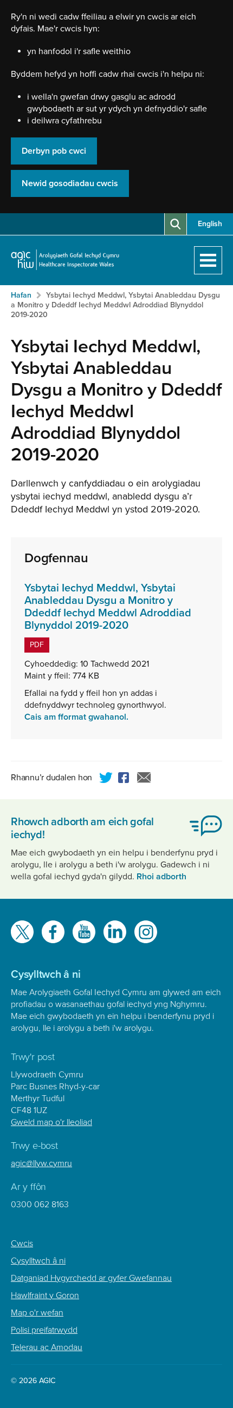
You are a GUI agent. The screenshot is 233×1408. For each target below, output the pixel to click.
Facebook (125, 779)
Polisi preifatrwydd (44, 1330)
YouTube (84, 931)
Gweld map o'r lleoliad (51, 1122)
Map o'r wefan (37, 1312)
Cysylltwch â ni (38, 1260)
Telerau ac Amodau (46, 1347)
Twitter (106, 779)
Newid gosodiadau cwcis (70, 183)
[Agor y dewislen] (208, 260)
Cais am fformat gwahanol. (76, 717)
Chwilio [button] (175, 224)
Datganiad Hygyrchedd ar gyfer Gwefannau (91, 1278)
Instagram (145, 931)
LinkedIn (114, 931)
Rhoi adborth (161, 876)
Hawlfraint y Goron (45, 1295)
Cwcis (22, 1243)
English (210, 223)
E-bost (144, 779)
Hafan (21, 295)
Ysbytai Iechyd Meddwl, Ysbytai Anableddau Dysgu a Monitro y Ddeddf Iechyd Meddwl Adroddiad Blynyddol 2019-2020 (115, 305)
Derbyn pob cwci (54, 151)
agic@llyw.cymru (41, 1163)
